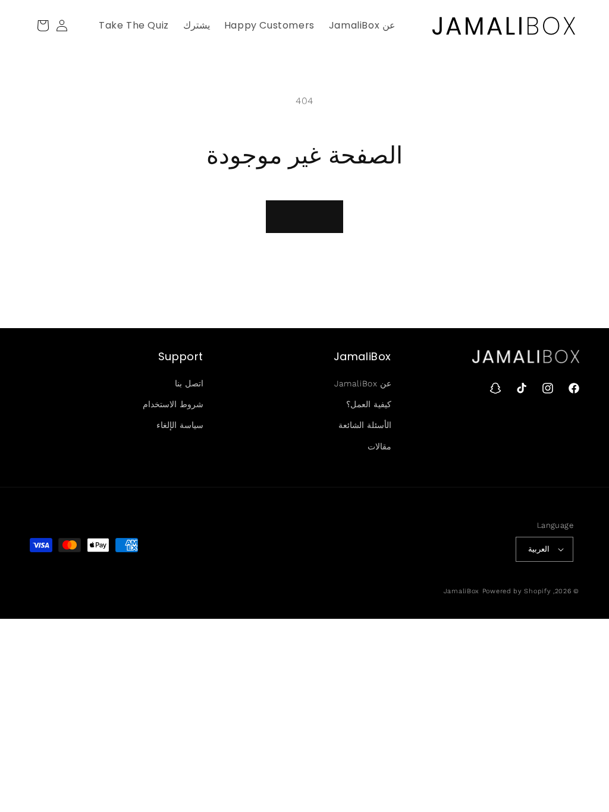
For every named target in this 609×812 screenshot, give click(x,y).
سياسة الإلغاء (179, 425)
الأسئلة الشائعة (364, 425)
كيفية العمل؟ (368, 404)
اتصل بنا (189, 383)
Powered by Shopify (516, 591)
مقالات (379, 446)
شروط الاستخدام (173, 404)
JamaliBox (461, 591)
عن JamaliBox (362, 383)
